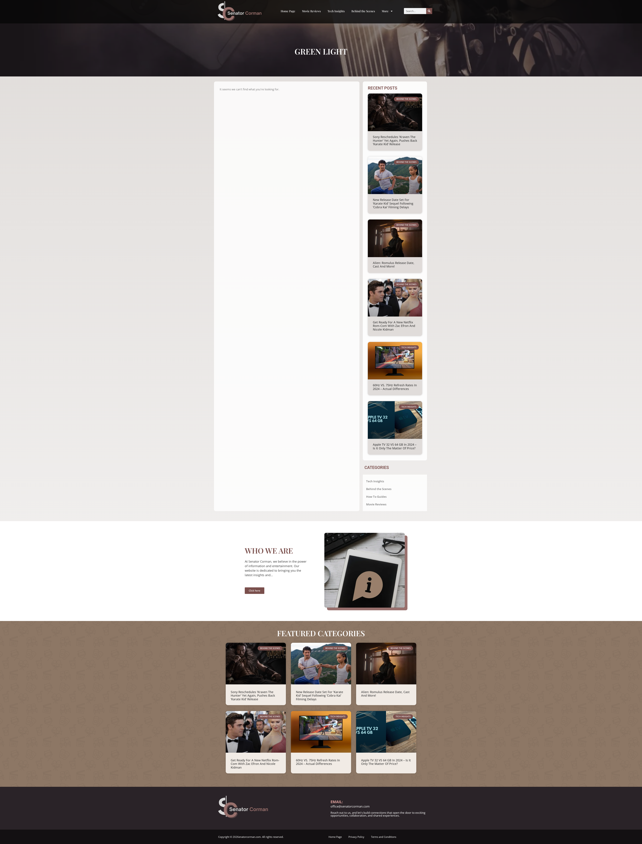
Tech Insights (336, 11)
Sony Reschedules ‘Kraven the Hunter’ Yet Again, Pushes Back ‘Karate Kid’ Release (395, 140)
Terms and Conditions (383, 836)
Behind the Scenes (363, 11)
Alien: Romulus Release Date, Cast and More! (393, 265)
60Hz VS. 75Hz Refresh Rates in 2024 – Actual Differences (395, 387)
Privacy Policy (356, 836)
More (385, 11)
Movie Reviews (311, 11)
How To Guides (376, 497)
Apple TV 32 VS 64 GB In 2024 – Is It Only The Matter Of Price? (394, 446)
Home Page (288, 11)
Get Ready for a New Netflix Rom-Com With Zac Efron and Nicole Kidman (394, 325)
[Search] (429, 11)
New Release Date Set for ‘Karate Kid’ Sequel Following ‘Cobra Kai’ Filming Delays (393, 203)
